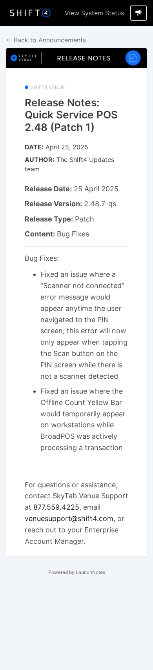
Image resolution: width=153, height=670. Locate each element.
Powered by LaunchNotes (76, 572)
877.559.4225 (56, 507)
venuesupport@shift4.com (69, 518)
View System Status (94, 13)
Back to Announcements (49, 40)
